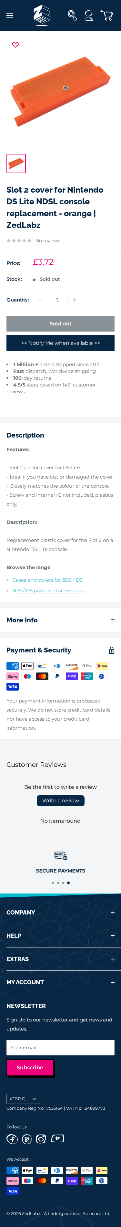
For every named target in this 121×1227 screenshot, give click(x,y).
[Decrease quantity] (40, 300)
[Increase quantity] (74, 300)
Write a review (60, 801)
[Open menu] (9, 15)
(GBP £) (17, 1098)
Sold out (61, 324)
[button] (11, 401)
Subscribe (30, 1067)
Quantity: (17, 300)
